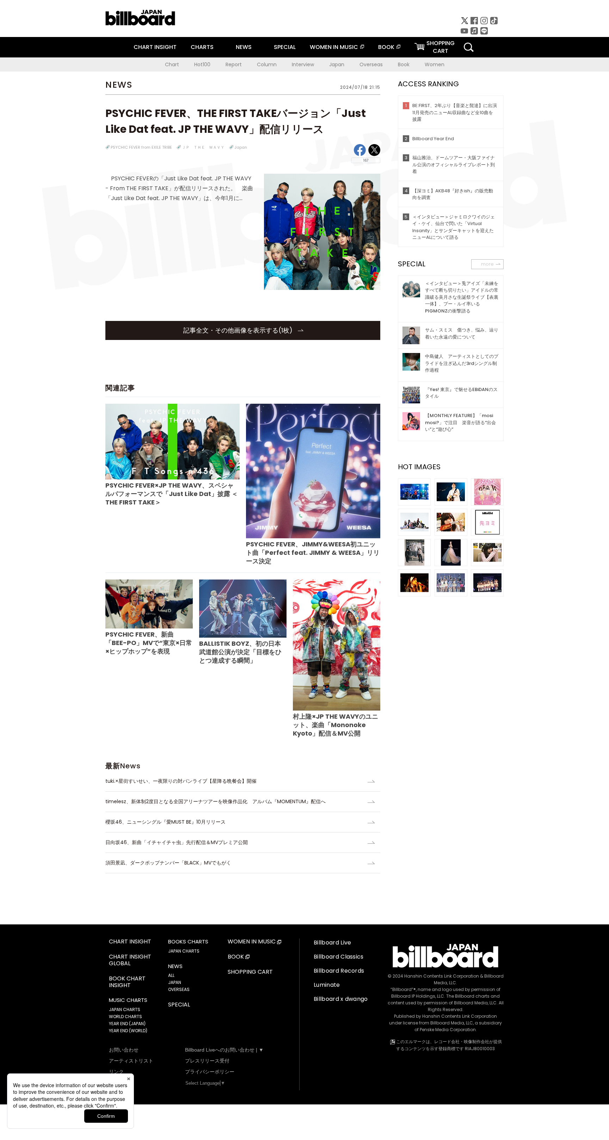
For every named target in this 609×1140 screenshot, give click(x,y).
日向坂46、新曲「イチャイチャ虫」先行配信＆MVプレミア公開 (176, 842)
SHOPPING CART (250, 972)
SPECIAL (285, 47)
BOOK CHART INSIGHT (127, 982)
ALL (171, 975)
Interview (303, 64)
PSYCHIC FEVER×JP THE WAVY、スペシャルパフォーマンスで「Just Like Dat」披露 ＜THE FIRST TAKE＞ (171, 494)
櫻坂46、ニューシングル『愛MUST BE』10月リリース (165, 821)
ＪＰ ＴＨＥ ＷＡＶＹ (203, 147)
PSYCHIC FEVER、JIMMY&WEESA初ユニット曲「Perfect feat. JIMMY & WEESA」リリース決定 (313, 552)
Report (234, 64)
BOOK (386, 47)
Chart (172, 64)
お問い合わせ (124, 1050)
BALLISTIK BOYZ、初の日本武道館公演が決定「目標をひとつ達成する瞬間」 (240, 652)
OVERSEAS (179, 989)
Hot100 (202, 64)
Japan (336, 64)
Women (434, 64)
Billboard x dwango (341, 999)
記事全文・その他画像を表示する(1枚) (238, 330)
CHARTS (202, 47)
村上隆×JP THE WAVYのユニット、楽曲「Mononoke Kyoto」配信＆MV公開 (335, 725)
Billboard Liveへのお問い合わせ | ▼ (224, 1050)
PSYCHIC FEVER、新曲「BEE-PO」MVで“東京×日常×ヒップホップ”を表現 (148, 643)
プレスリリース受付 (207, 1061)
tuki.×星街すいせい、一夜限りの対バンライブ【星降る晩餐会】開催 (181, 781)
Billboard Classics (339, 957)
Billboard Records (339, 971)
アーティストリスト (131, 1061)
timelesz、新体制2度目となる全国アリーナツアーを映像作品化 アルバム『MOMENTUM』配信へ (215, 801)
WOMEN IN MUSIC (334, 47)
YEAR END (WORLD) (128, 1031)
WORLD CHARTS (125, 1017)
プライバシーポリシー (209, 1071)
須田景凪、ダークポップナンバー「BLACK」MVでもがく (168, 862)
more (487, 264)
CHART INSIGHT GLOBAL (130, 960)
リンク (116, 1071)
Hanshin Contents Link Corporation (441, 976)
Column (267, 64)
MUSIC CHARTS (128, 1000)
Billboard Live (332, 942)
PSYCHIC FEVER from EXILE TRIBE (141, 147)
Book (404, 64)
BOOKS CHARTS (188, 941)
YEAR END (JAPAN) (127, 1024)
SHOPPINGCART (440, 47)
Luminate (327, 985)
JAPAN (174, 982)
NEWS (244, 47)
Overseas (371, 64)
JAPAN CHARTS (124, 1009)
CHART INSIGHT (155, 47)
